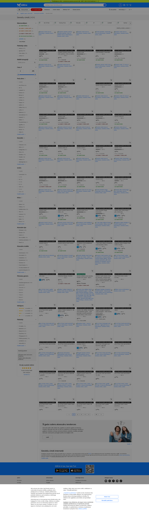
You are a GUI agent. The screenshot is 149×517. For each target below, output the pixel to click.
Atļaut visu (107, 496)
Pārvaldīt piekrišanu (107, 500)
